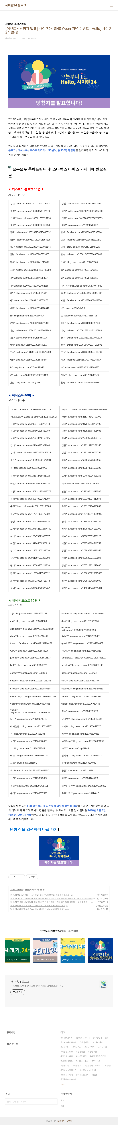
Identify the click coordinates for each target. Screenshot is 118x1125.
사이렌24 (85, 1042)
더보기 (63, 1084)
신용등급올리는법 (69, 1070)
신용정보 (96, 1061)
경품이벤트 (90, 1047)
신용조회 (103, 1047)
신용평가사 (82, 1056)
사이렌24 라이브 (16, 889)
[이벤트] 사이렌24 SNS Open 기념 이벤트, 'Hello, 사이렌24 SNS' (37, 909)
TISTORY (60, 1121)
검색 (54, 1102)
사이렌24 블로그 (15, 5)
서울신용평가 (82, 1075)
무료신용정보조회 (69, 1042)
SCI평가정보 (67, 1061)
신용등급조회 (82, 1061)
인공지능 (65, 1065)
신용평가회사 (67, 1075)
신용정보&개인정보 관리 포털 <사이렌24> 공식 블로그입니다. (36, 986)
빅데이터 (65, 1047)
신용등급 (81, 1051)
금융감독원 (98, 1042)
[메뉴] (111, 5)
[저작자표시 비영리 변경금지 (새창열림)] (42, 877)
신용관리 (77, 1047)
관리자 (69, 1121)
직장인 (108, 1065)
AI (107, 1038)
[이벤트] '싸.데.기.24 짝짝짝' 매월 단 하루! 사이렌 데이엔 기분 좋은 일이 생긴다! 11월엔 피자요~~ (50, 902)
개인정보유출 (67, 1056)
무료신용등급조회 (98, 1056)
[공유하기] (18, 876)
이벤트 (27, 889)
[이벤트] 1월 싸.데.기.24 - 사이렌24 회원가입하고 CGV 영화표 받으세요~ (40, 895)
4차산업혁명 (67, 1038)
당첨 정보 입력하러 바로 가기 (34, 829)
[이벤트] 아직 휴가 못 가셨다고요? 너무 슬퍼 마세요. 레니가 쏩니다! (37, 905)
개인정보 (77, 1065)
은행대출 (93, 1051)
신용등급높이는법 (88, 1070)
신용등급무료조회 (93, 1065)
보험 (95, 1075)
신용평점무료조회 (69, 1079)
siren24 (98, 1038)
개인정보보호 (67, 1051)
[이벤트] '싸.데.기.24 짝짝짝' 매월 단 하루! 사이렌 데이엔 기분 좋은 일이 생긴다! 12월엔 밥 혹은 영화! (51, 898)
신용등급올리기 (83, 1038)
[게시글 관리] (22, 876)
